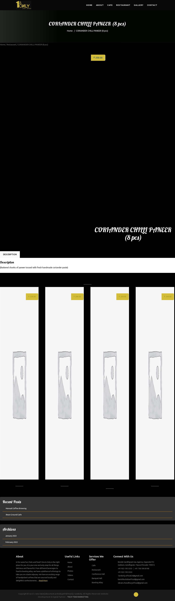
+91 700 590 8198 (142, 569)
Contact (152, 5)
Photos (70, 571)
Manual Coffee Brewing (16, 508)
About (100, 5)
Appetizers (118, 247)
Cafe (110, 5)
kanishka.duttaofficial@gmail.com (131, 579)
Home (89, 5)
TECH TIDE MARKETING (77, 597)
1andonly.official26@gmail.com (130, 576)
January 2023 (11, 536)
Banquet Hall (97, 578)
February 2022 (11, 542)
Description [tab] (10, 254)
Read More (43, 581)
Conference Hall (98, 574)
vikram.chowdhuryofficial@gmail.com (132, 583)
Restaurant (123, 5)
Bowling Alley (97, 583)
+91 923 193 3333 (125, 569)
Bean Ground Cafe (14, 515)
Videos (70, 575)
